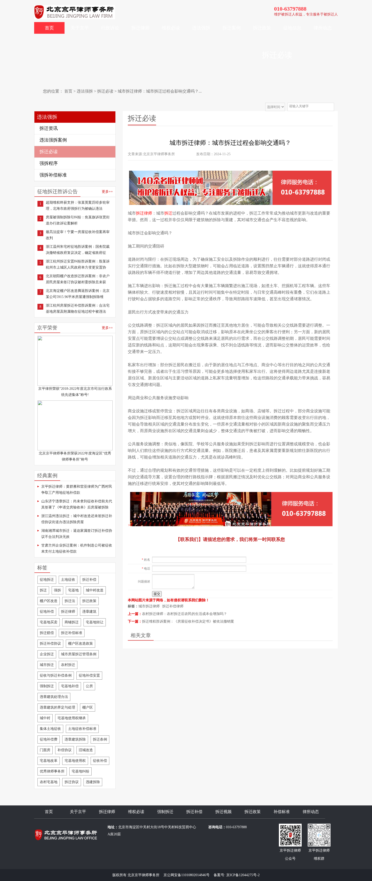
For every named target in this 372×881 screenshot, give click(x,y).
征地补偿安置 (89, 675)
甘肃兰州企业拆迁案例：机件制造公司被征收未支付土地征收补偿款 (76, 548)
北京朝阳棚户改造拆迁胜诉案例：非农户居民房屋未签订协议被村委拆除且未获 (78, 279)
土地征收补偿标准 (82, 729)
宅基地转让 (95, 622)
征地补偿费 (48, 739)
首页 (49, 27)
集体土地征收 (50, 729)
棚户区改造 (48, 601)
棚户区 (87, 707)
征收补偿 (100, 761)
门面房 (45, 750)
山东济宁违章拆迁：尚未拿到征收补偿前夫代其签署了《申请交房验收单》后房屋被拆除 (76, 504)
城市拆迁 (47, 665)
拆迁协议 (72, 782)
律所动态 (323, 27)
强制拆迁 (47, 686)
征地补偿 (47, 611)
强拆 (57, 590)
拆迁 (43, 590)
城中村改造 (95, 590)
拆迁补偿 (89, 580)
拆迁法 (70, 601)
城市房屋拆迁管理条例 (78, 654)
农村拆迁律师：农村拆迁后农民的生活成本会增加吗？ (184, 614)
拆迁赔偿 (47, 633)
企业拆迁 (47, 654)
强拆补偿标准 (53, 175)
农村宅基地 (48, 782)
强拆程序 (48, 163)
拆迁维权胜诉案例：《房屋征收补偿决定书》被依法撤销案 (188, 621)
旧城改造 (86, 750)
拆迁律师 (140, 27)
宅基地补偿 (70, 686)
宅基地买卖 (48, 622)
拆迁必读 (105, 91)
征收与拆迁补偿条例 (56, 675)
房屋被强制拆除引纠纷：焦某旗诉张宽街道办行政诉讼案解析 (78, 220)
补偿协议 (64, 750)
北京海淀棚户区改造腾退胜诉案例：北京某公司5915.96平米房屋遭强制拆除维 (78, 294)
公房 (89, 686)
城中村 (45, 718)
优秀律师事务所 (52, 771)
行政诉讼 (110, 27)
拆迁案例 (231, 27)
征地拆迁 (47, 580)
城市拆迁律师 (149, 606)
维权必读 (171, 27)
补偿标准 (282, 811)
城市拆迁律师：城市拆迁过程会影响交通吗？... (160, 91)
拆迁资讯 (48, 128)
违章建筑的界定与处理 (57, 707)
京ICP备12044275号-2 (243, 875)
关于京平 (80, 27)
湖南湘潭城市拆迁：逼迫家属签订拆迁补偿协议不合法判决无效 (76, 534)
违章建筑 (89, 611)
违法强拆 (201, 27)
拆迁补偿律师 (172, 606)
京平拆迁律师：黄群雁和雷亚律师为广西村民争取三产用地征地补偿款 (76, 490)
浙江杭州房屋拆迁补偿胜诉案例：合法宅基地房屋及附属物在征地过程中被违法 (78, 308)
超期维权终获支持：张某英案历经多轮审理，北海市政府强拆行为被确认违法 (78, 205)
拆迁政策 (262, 27)
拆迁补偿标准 (71, 633)
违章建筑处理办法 (54, 697)
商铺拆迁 (72, 622)
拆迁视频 (223, 811)
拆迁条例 (100, 739)
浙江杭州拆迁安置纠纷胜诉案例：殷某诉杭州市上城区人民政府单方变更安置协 (78, 264)
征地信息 (292, 27)
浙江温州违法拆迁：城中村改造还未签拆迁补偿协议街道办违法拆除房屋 (76, 519)
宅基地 (73, 590)
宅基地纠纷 (80, 771)
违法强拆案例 (53, 140)
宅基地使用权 (75, 761)
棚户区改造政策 (80, 643)
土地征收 (68, 580)
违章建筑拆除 (75, 739)
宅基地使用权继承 (71, 718)
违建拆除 (93, 782)
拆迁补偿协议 (50, 643)
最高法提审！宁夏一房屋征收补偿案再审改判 (78, 235)
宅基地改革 (48, 761)
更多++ (107, 191)
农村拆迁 (68, 665)
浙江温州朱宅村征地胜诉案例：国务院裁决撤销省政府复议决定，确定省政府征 (78, 250)
